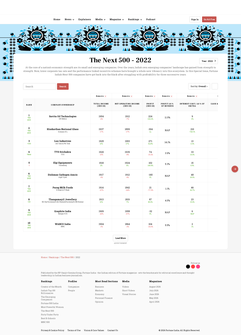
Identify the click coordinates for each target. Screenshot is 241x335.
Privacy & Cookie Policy (52, 330)
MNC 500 (45, 322)
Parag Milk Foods (63, 187)
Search (62, 86)
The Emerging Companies (48, 298)
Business (99, 286)
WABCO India (63, 224)
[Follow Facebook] (183, 267)
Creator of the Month (51, 286)
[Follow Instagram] (198, 267)
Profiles (72, 281)
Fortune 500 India (49, 303)
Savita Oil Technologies (62, 116)
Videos (125, 286)
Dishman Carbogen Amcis (63, 174)
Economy (99, 294)
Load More (120, 238)
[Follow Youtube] (193, 267)
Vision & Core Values (94, 330)
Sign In (195, 19)
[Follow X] (188, 267)
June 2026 (154, 294)
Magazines (155, 281)
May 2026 (153, 298)
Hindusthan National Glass (63, 129)
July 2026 (153, 290)
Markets (99, 290)
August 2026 (155, 286)
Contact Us (112, 330)
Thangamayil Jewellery (63, 199)
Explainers (84, 19)
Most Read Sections (106, 281)
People (71, 290)
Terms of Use (74, 330)
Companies (73, 286)
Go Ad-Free (209, 19)
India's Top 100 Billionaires (48, 291)
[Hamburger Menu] (26, 19)
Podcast (150, 19)
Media (125, 281)
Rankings (46, 281)
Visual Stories (129, 294)
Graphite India (62, 211)
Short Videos (128, 290)
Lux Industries (62, 140)
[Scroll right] (235, 169)
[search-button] (185, 19)
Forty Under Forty (50, 314)
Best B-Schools (48, 318)
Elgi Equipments (62, 162)
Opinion (99, 301)
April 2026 (154, 301)
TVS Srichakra (62, 151)
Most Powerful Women (52, 307)
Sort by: (198, 86)
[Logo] (39, 19)
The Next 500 (47, 310)
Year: (207, 61)
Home (56, 19)
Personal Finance (104, 298)
